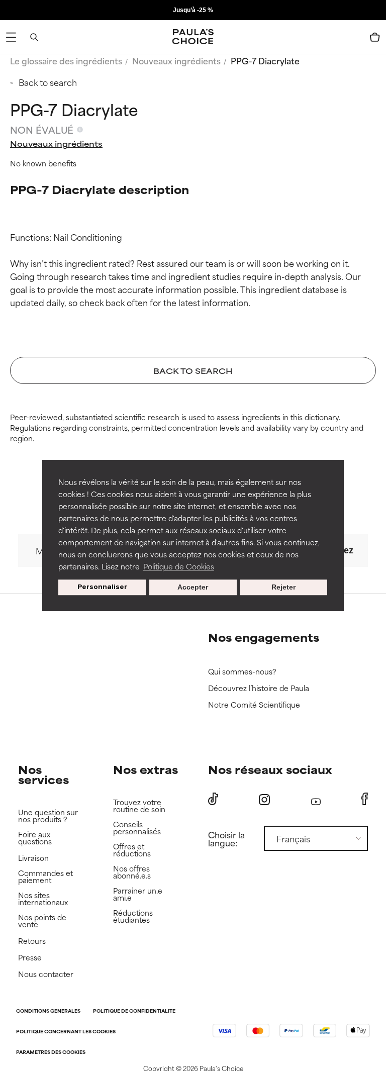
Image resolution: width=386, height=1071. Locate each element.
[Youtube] (316, 799)
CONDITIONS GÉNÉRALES (48, 1011)
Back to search (48, 81)
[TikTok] (213, 799)
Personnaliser (102, 587)
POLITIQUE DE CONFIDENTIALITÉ (134, 1011)
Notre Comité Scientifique (254, 705)
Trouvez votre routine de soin (139, 806)
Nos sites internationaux (43, 899)
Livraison (33, 858)
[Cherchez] (34, 37)
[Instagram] (264, 799)
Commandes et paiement (45, 876)
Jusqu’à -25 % (193, 10)
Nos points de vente (42, 921)
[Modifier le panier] (375, 37)
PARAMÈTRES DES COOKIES (50, 1052)
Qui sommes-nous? (242, 671)
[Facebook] (364, 799)
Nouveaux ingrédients (176, 60)
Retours (32, 941)
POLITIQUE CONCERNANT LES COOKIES (66, 1032)
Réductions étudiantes (133, 916)
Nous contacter (45, 974)
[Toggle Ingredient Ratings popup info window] (80, 130)
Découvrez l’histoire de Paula (258, 688)
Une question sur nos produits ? (48, 816)
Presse (30, 957)
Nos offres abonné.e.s (132, 872)
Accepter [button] (192, 587)
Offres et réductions (132, 850)
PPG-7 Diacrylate (265, 60)
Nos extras (145, 769)
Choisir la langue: (226, 838)
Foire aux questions (35, 838)
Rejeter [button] (283, 587)
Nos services (43, 774)
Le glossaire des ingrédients (66, 60)
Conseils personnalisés (137, 828)
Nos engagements (263, 637)
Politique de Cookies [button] (178, 566)
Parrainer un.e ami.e (137, 894)
